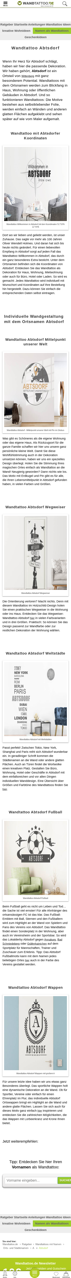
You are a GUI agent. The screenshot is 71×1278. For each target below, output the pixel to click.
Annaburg (50, 939)
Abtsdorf (43, 1248)
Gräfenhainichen (37, 943)
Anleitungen (36, 24)
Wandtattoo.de (10, 1244)
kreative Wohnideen (16, 30)
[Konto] (5, 1274)
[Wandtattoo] (35, 3)
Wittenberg (27, 76)
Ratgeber (27, 1244)
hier (32, 618)
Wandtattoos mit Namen (48, 1244)
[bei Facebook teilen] (37, 1150)
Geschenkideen (36, 37)
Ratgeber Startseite (14, 24)
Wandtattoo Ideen (58, 24)
